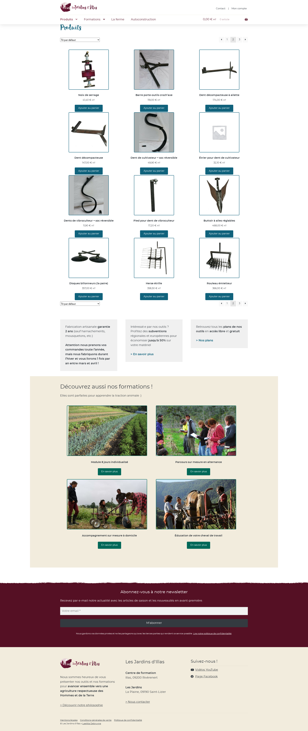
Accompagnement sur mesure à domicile (109, 535)
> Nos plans (204, 340)
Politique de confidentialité (128, 720)
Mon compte (239, 8)
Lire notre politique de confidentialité (212, 634)
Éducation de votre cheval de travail (198, 535)
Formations (92, 19)
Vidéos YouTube (206, 669)
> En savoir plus (142, 354)
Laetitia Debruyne (91, 723)
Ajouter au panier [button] (88, 108)
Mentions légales (68, 720)
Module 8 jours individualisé (109, 462)
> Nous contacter (137, 702)
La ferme (117, 19)
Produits (66, 19)
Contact (220, 8)
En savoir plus (109, 471)
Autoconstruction (143, 19)
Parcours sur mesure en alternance (198, 462)
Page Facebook (206, 676)
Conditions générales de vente (95, 720)
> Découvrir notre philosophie (81, 705)
